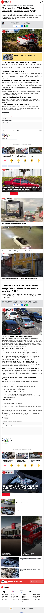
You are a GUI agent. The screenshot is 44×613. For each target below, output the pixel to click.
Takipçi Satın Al (26, 601)
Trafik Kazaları (37, 596)
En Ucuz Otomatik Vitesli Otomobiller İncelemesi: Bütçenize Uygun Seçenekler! (30, 559)
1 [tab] (6, 193)
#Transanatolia (11, 165)
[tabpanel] (22, 180)
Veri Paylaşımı (4, 597)
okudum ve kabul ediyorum (12, 130)
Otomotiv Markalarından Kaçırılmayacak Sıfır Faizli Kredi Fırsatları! (30, 570)
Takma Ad (3, 114)
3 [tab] (22, 193)
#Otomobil (4, 165)
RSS (12, 608)
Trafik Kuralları (37, 599)
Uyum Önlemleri (5, 594)
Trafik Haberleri (9, 5)
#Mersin (17, 165)
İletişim (24, 596)
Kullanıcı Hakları (5, 601)
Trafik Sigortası (37, 597)
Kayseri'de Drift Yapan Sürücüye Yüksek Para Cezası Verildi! (17, 251)
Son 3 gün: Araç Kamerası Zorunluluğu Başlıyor (14, 223)
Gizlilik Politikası (26, 599)
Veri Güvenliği (4, 599)
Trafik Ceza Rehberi (17, 599)
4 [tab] (30, 193)
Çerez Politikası (5, 596)
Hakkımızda (25, 597)
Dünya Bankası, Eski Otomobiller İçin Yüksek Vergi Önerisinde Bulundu (19, 278)
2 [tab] (14, 193)
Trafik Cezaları (37, 594)
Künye (24, 594)
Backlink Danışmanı (16, 601)
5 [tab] (38, 193)
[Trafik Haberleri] (22, 209)
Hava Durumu (15, 596)
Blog (13, 594)
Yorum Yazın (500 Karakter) (7, 120)
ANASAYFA (4, 5)
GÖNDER (40, 130)
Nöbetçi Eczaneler (16, 597)
